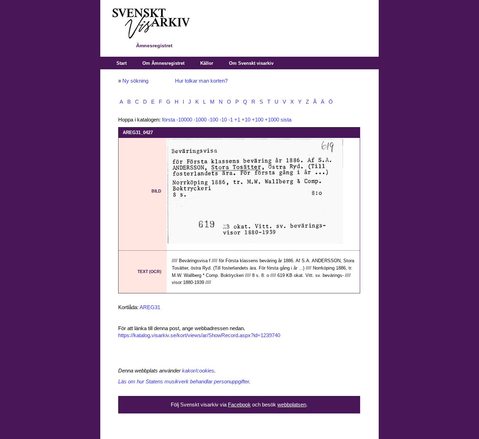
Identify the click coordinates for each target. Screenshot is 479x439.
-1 (230, 120)
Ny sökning (135, 81)
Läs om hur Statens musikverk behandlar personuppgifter (183, 381)
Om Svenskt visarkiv (251, 63)
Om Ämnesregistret (163, 63)
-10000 (184, 120)
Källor (206, 63)
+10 (246, 120)
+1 (237, 120)
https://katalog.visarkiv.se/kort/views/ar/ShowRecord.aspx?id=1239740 (199, 335)
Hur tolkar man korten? (201, 81)
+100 (257, 120)
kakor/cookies (198, 371)
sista (286, 120)
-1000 (200, 120)
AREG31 (150, 307)
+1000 (272, 120)
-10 (223, 120)
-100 (213, 120)
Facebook (239, 404)
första (168, 120)
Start (121, 63)
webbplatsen (291, 404)
